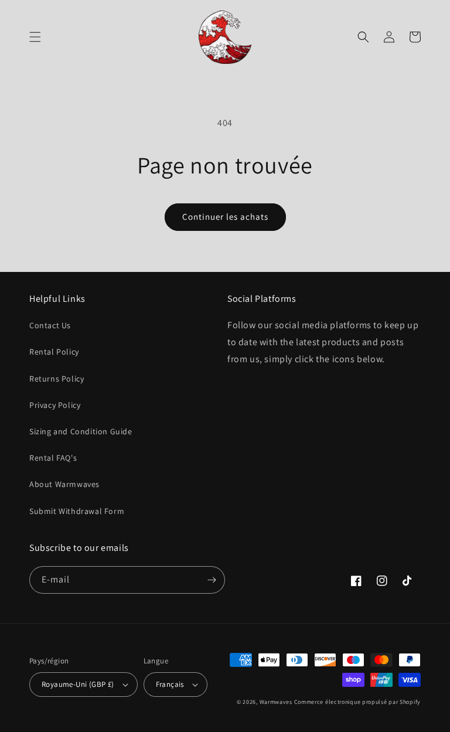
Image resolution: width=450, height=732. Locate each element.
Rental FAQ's (53, 457)
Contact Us (50, 325)
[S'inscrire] (211, 580)
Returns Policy (56, 378)
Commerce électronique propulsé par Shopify (357, 702)
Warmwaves (276, 702)
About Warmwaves (64, 484)
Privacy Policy (54, 405)
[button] (35, 37)
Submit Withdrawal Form (76, 511)
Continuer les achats (225, 216)
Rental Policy (54, 351)
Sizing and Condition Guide (80, 431)
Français (170, 684)
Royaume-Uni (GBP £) (78, 684)
